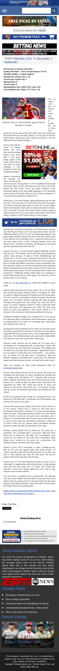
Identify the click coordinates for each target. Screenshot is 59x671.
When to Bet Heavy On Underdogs (21, 612)
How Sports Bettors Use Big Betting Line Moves (27, 603)
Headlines (8, 61)
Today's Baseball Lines (22, 641)
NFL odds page (22, 282)
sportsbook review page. (13, 368)
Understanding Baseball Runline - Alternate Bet (27, 608)
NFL (16, 61)
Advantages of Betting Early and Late (22, 595)
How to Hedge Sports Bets (18, 599)
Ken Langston (43, 58)
